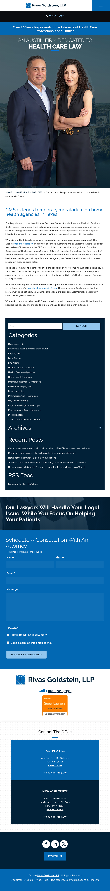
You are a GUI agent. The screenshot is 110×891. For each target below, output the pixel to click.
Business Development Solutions (68, 880)
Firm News (13, 363)
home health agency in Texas (42, 288)
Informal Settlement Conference (24, 382)
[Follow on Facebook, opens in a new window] (46, 844)
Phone (60, 557)
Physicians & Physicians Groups (24, 405)
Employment (14, 353)
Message (12, 589)
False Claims (14, 358)
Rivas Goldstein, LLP (48, 875)
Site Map (28, 880)
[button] (107, 870)
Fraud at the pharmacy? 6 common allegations (32, 458)
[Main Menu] (101, 5)
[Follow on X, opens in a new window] (64, 844)
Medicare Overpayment (20, 386)
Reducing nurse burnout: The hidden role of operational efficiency (42, 453)
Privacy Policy (42, 880)
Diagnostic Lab (16, 344)
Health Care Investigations (21, 372)
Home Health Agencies (20, 377)
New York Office (55, 809)
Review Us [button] (55, 856)
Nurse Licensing (16, 391)
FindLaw (94, 880)
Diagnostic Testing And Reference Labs (28, 348)
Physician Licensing (18, 400)
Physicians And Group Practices (24, 410)
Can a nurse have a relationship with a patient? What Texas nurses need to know (49, 448)
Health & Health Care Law (21, 367)
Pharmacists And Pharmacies (23, 396)
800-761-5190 (56, 15)
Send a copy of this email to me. (31, 642)
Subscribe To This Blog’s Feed (23, 484)
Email (10, 573)
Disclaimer (12, 627)
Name (10, 557)
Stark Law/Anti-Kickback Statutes (25, 419)
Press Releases (15, 415)
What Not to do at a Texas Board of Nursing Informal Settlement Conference (47, 462)
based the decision (23, 244)
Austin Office (55, 765)
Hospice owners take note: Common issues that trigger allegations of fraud (46, 467)
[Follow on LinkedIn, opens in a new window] (55, 844)
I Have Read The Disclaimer (29, 635)
